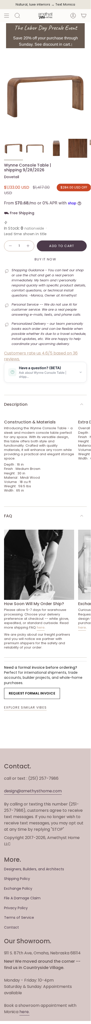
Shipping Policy (17, 878)
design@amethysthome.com (33, 791)
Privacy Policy (16, 907)
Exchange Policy (18, 888)
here (41, 627)
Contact (11, 927)
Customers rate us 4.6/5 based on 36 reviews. (41, 356)
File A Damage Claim (22, 898)
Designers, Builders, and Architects (34, 869)
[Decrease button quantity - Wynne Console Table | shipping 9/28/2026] (10, 246)
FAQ (8, 516)
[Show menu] (7, 15)
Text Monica (65, 5)
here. (24, 1012)
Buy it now (45, 259)
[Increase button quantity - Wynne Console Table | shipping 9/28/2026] (28, 246)
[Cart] (83, 15)
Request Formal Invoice (32, 693)
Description (15, 404)
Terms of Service (19, 917)
